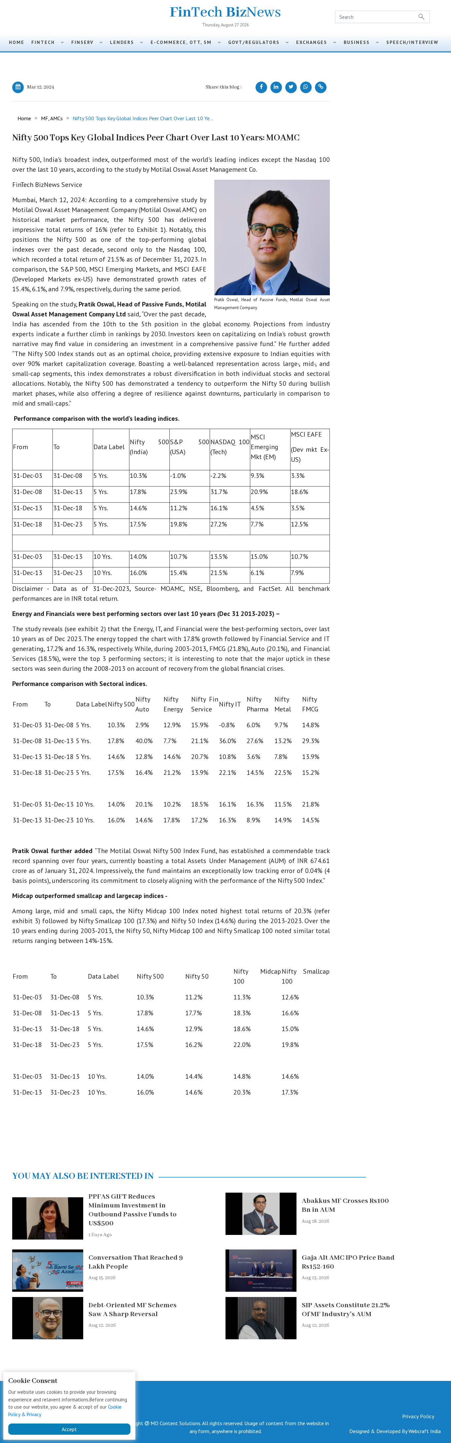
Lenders (125, 42)
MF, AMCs (52, 118)
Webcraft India (424, 1431)
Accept (69, 1429)
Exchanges (314, 42)
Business (360, 42)
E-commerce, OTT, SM (184, 42)
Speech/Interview (414, 42)
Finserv (85, 42)
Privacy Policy (418, 1416)
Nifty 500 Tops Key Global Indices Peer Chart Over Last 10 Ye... (143, 118)
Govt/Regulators (257, 42)
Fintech (46, 42)
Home (16, 42)
